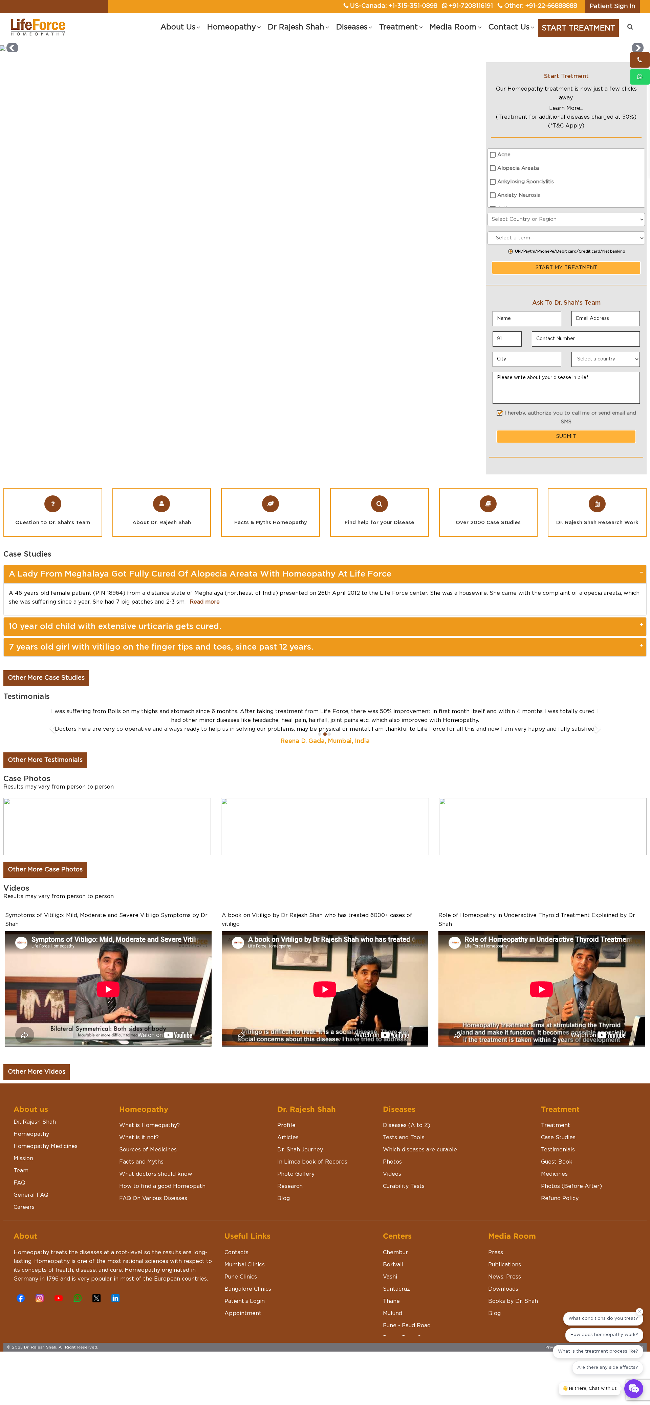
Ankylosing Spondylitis (525, 181)
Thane (391, 1318)
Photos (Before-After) (571, 1204)
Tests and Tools (404, 1155)
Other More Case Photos (45, 887)
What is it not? (139, 1155)
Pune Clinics (240, 1294)
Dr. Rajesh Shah (35, 1139)
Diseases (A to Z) (406, 1143)
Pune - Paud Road (407, 1343)
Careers (24, 1224)
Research (290, 1204)
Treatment (555, 1143)
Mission (23, 1176)
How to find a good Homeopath (162, 1204)
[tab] (325, 574)
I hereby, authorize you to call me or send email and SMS (570, 417)
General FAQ (31, 1212)
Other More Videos (36, 1089)
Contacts (236, 1270)
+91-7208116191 (471, 6)
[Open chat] (633, 1388)
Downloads (503, 1306)
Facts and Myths (141, 1179)
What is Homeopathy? (149, 1143)
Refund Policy (560, 1216)
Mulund (392, 1331)
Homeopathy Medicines (46, 1164)
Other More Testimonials (45, 778)
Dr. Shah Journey (300, 1167)
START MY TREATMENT (566, 267)
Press (495, 1270)
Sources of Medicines (148, 1167)
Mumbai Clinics (244, 1282)
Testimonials (558, 1167)
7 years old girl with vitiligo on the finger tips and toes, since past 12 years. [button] (161, 647)
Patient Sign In (612, 6)
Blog (283, 1216)
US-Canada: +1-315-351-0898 (393, 6)
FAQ (19, 1200)
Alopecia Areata (518, 168)
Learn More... (566, 108)
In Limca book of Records (312, 1179)
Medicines (554, 1191)
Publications (504, 1282)
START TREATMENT (578, 28)
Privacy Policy (560, 1365)
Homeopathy (31, 1151)
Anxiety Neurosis (518, 195)
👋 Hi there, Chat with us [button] (589, 1388)
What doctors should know (155, 1191)
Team (21, 1188)
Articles (288, 1155)
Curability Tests (404, 1204)
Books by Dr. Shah (513, 1318)
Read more (205, 602)
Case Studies (558, 1155)
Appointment (242, 1331)
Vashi (390, 1294)
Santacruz (396, 1306)
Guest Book (556, 1179)
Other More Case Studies (46, 678)
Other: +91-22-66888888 (540, 6)
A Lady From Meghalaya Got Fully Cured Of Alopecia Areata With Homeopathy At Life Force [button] (200, 574)
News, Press (504, 1294)
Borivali (393, 1282)
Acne (504, 154)
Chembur (395, 1270)
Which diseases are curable (420, 1167)
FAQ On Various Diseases (153, 1216)
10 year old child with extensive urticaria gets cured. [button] (115, 627)
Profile (286, 1143)
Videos (392, 1191)
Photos (392, 1179)
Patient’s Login (244, 1318)
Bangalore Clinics (247, 1306)
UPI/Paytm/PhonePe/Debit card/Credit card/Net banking (570, 251)
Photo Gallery (296, 1191)
